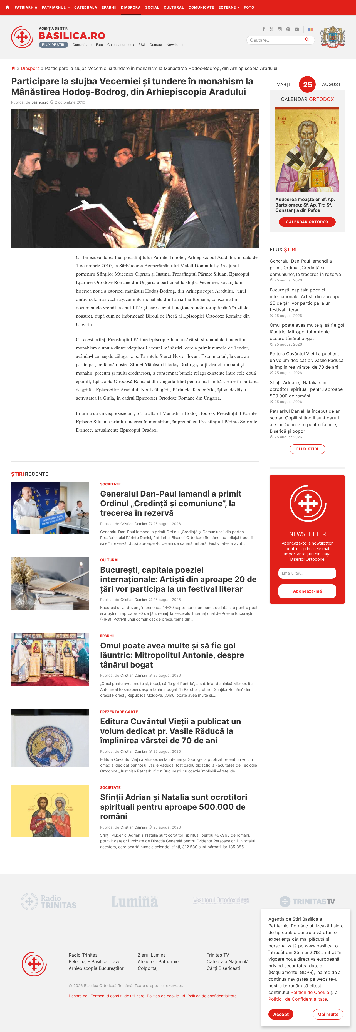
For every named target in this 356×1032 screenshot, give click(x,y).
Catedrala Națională (228, 961)
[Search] (307, 40)
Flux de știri (53, 44)
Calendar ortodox (120, 44)
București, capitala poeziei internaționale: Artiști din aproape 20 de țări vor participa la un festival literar (178, 579)
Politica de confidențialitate (212, 995)
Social (152, 7)
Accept (281, 1014)
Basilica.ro (72, 35)
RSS (142, 44)
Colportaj (148, 968)
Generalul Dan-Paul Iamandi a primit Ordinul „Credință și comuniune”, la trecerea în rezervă (170, 503)
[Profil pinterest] (288, 29)
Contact (156, 44)
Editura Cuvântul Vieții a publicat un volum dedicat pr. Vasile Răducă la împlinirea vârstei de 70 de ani (170, 730)
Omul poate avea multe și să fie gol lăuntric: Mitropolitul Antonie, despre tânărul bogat (172, 655)
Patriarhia (26, 7)
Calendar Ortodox (307, 222)
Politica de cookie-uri (166, 995)
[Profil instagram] (280, 29)
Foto (249, 7)
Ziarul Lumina (152, 955)
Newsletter (175, 44)
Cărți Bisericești (223, 968)
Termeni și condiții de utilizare (117, 995)
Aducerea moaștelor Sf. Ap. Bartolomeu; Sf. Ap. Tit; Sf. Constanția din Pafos (305, 205)
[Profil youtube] (297, 29)
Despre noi (78, 995)
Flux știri (307, 449)
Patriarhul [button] (54, 7)
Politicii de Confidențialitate (297, 999)
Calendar (307, 99)
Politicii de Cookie (310, 992)
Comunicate (201, 7)
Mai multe (328, 1014)
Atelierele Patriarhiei (159, 961)
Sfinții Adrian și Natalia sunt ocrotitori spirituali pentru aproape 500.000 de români (173, 806)
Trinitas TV (218, 955)
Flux (283, 249)
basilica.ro (40, 102)
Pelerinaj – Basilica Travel (95, 961)
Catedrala (85, 7)
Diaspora (131, 7)
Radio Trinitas (83, 955)
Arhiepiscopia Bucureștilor (96, 968)
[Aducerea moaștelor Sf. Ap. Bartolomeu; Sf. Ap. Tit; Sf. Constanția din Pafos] (307, 150)
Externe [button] (228, 7)
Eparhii (109, 7)
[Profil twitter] (271, 29)
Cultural (174, 7)
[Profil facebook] (264, 29)
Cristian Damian (133, 524)
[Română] (311, 29)
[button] (349, 7)
